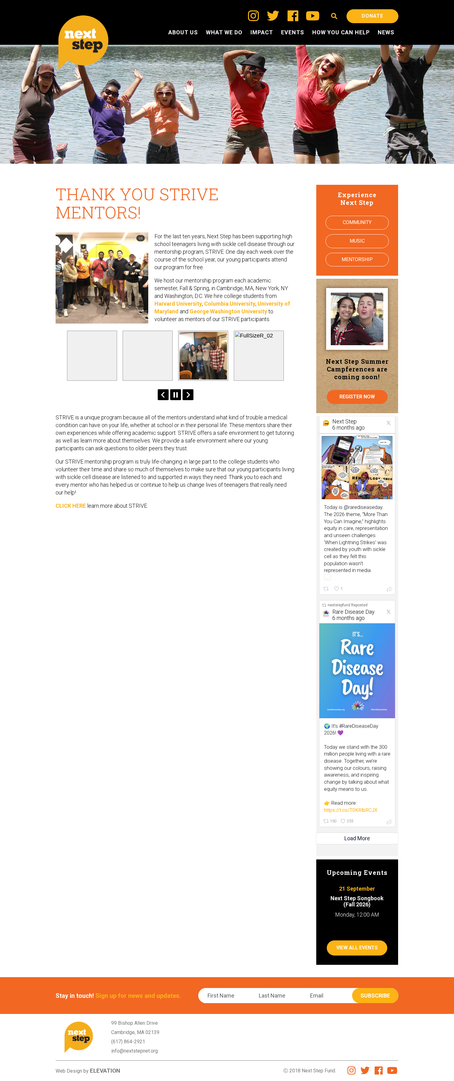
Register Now (357, 397)
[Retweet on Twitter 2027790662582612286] (326, 589)
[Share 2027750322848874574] (389, 821)
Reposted (348, 605)
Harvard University (178, 303)
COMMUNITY (357, 222)
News (386, 32)
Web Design (69, 1071)
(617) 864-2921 (128, 1042)
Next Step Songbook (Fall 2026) (357, 901)
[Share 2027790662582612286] (389, 589)
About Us (183, 32)
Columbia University (229, 303)
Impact (261, 32)
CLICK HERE (71, 505)
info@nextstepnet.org (134, 1051)
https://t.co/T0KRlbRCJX (350, 810)
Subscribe (375, 995)
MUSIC (357, 241)
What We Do (224, 32)
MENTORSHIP (357, 259)
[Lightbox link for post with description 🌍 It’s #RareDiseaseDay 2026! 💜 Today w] (357, 670)
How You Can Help (341, 32)
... (327, 577)
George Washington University (228, 311)
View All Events (357, 948)
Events (292, 32)
